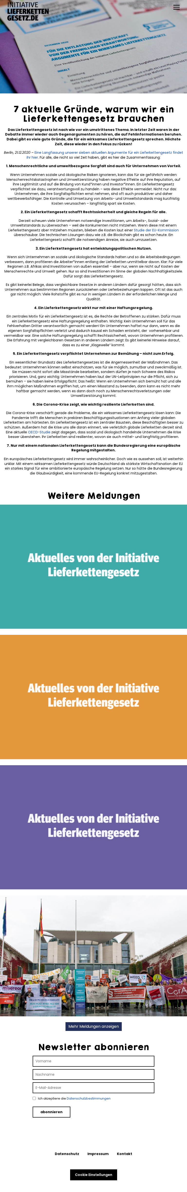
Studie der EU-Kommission (156, 230)
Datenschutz (67, 1153)
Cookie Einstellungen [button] (93, 1174)
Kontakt (124, 1153)
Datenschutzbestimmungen (89, 1098)
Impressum (98, 1153)
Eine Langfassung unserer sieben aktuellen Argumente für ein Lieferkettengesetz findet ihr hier (105, 155)
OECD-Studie (39, 432)
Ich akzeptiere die (74, 1098)
